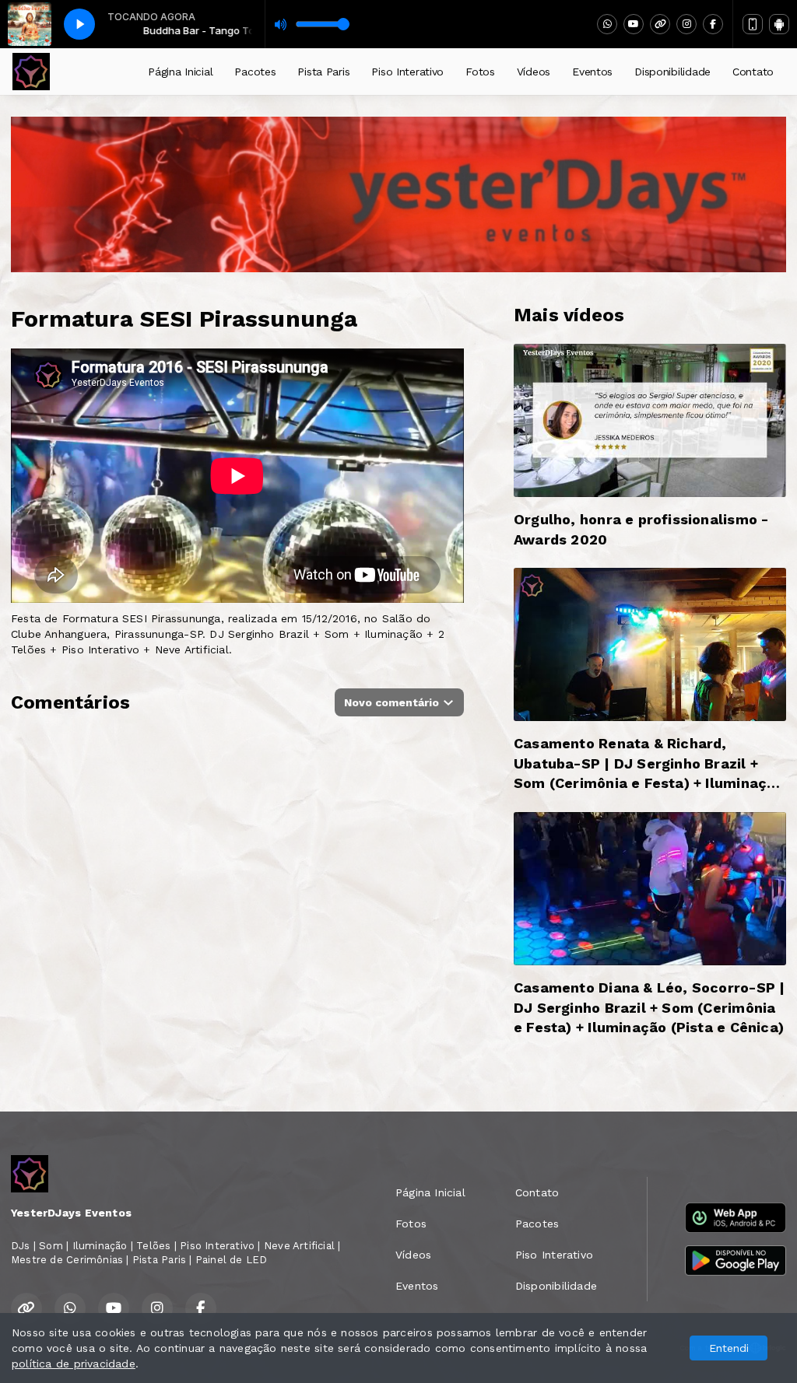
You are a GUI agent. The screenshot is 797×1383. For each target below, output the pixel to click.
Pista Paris (323, 71)
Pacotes (255, 71)
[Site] (660, 24)
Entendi (729, 1348)
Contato (753, 71)
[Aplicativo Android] (779, 24)
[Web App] (753, 24)
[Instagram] (686, 24)
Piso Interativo (407, 71)
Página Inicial (180, 71)
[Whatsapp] (607, 24)
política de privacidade (73, 1363)
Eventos (592, 71)
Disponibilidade (672, 71)
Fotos (480, 71)
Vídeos (533, 71)
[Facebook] (713, 24)
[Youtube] (633, 24)
